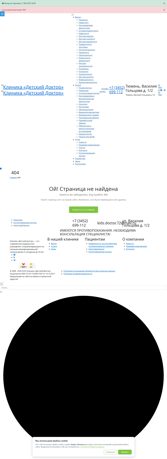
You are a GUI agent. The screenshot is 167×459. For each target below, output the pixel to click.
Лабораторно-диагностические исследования (86, 129)
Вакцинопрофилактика (89, 112)
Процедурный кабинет (89, 118)
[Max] (161, 93)
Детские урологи (86, 77)
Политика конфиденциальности (78, 273)
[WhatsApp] (159, 90)
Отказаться (110, 452)
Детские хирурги (86, 36)
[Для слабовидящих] (165, 90)
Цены (77, 161)
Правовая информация (89, 145)
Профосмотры (85, 88)
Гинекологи (84, 52)
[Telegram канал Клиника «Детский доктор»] (14, 254)
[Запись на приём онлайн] (83, 168)
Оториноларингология (89, 93)
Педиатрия (83, 90)
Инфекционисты (86, 79)
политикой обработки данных (92, 447)
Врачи (78, 17)
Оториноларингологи (88, 31)
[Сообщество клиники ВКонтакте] (15, 260)
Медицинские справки (89, 115)
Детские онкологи (87, 39)
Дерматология (85, 134)
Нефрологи (84, 33)
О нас (77, 139)
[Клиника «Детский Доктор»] (32, 89)
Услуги (78, 85)
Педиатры (83, 20)
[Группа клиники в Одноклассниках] (14, 257)
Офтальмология (86, 109)
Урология (83, 104)
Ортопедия (84, 107)
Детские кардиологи (88, 41)
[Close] (164, 3)
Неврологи (83, 22)
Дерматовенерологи (88, 82)
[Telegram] (161, 90)
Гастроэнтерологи (87, 50)
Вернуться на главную (83, 209)
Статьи (82, 147)
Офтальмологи (85, 55)
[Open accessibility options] (2, 13)
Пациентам (80, 158)
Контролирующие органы (100, 252)
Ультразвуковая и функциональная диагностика (86, 99)
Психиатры (84, 69)
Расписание (80, 164)
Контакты (83, 150)
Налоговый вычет (96, 249)
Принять (124, 452)
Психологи (83, 71)
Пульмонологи (85, 74)
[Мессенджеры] (161, 86)
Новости (82, 142)
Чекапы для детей (87, 137)
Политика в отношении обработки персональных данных (89, 271)
